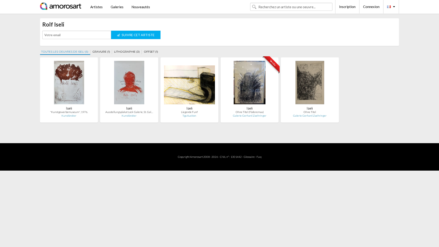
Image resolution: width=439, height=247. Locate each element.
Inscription (347, 7)
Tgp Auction (189, 115)
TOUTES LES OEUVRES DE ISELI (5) (64, 51)
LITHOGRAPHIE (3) (127, 51)
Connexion (371, 7)
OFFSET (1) (151, 51)
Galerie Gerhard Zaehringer (249, 115)
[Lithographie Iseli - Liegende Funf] (189, 83)
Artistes (96, 7)
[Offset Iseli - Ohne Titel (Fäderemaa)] (249, 83)
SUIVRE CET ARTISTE (138, 35)
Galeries (117, 7)
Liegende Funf (189, 112)
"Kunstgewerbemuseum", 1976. (69, 112)
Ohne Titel (309, 112)
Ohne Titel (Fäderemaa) (250, 112)
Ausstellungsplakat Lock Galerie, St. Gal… (129, 112)
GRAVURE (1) (101, 51)
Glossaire (249, 156)
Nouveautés (140, 7)
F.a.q (259, 156)
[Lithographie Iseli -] (69, 83)
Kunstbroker (69, 115)
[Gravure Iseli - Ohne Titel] (309, 83)
